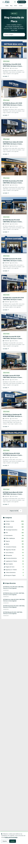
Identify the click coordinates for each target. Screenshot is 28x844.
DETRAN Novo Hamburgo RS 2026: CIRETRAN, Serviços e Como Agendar (12, 416)
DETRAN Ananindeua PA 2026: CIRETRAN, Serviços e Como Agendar (13, 182)
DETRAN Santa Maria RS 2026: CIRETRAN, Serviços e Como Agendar (13, 494)
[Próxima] (20, 510)
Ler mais (5, 76)
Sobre (15, 5)
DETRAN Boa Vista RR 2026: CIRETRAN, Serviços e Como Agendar (12, 66)
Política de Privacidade (11, 837)
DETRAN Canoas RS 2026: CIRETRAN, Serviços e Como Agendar (12, 377)
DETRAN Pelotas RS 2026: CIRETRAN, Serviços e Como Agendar (12, 455)
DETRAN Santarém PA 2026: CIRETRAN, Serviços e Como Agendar (12, 260)
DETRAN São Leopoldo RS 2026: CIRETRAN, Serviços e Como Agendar (13, 299)
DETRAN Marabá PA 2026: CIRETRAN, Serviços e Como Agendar (12, 221)
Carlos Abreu (15, 68)
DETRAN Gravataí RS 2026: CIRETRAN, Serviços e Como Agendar (12, 338)
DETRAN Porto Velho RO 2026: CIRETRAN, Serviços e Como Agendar (13, 143)
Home (7, 5)
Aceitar (12, 841)
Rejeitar (5, 841)
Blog (11, 5)
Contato (21, 5)
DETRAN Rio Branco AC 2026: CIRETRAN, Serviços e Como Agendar (12, 105)
